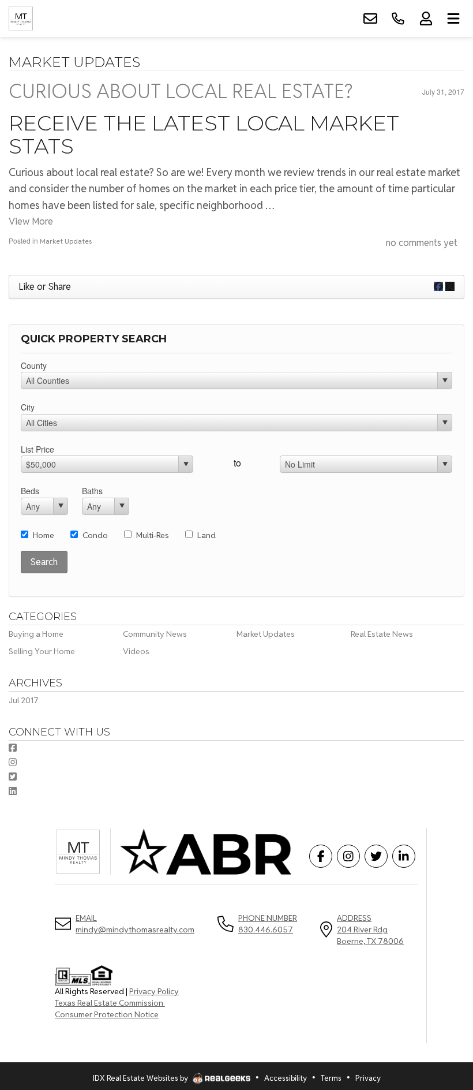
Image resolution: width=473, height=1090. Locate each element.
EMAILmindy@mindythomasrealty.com (135, 924)
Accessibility (285, 1078)
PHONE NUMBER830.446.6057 (267, 924)
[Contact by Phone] (398, 18)
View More (31, 221)
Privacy (368, 1078)
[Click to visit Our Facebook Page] (13, 748)
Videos (136, 651)
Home (43, 535)
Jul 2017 (24, 700)
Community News (155, 634)
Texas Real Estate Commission (110, 1003)
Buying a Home (36, 634)
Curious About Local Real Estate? (180, 91)
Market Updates (66, 241)
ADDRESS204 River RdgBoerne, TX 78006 (370, 929)
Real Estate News (382, 634)
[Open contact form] (370, 18)
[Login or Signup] (426, 18)
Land (206, 535)
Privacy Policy (154, 991)
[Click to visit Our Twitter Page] (13, 777)
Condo (95, 535)
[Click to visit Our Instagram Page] (13, 762)
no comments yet (421, 243)
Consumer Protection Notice (107, 1014)
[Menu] (453, 18)
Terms (331, 1078)
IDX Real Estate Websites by (141, 1078)
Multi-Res (152, 535)
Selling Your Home (42, 651)
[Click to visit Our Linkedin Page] (13, 791)
